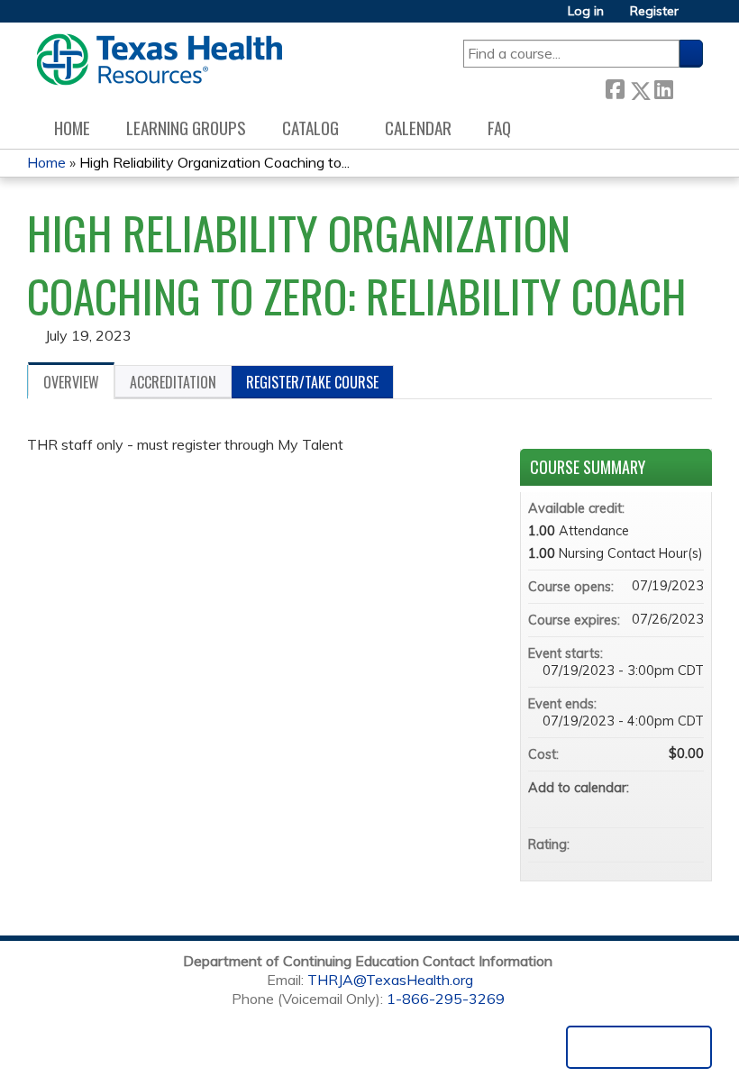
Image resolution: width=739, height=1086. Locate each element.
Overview (71, 382)
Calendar (418, 127)
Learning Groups (186, 127)
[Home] (159, 59)
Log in (586, 11)
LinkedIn (663, 87)
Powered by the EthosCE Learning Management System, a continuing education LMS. (639, 1047)
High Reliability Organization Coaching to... (214, 162)
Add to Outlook (689, 806)
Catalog (310, 127)
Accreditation (173, 382)
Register (654, 11)
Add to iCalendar (666, 805)
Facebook (615, 87)
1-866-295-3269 (446, 999)
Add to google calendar (619, 806)
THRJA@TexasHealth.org (390, 980)
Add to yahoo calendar (643, 806)
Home (72, 127)
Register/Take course (312, 382)
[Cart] (697, 18)
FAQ (499, 127)
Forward (688, 87)
